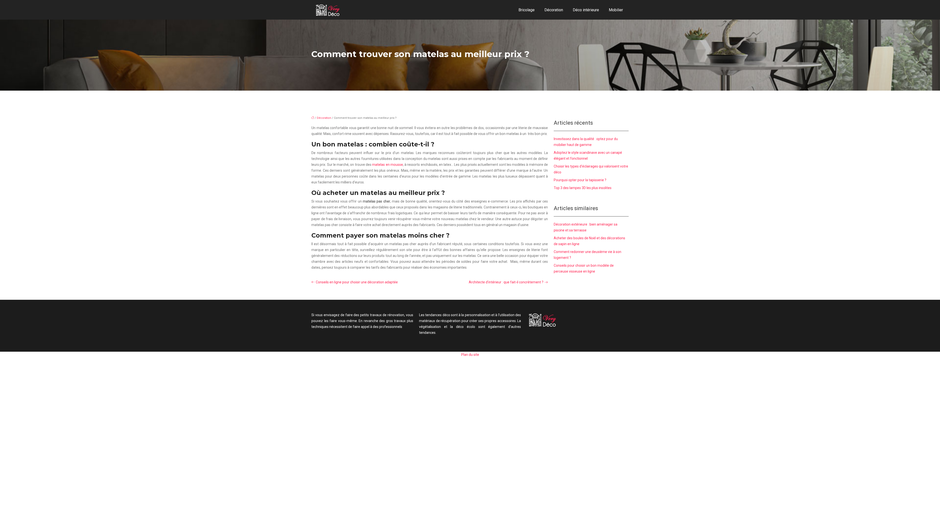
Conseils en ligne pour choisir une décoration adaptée (357, 282)
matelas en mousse (387, 165)
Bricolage (526, 10)
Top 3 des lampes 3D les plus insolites (582, 188)
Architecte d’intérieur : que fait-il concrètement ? (506, 282)
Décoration (553, 10)
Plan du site (470, 355)
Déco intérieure (586, 10)
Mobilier (616, 10)
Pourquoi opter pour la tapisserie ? (580, 180)
